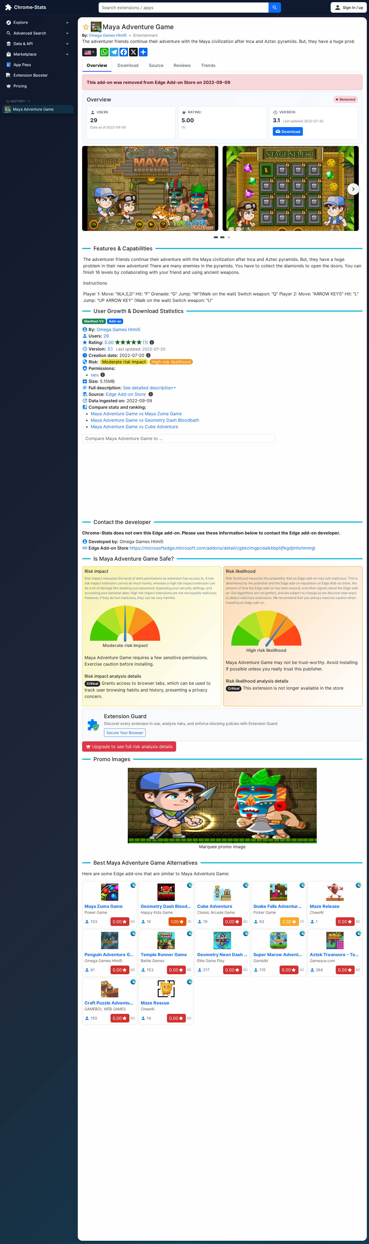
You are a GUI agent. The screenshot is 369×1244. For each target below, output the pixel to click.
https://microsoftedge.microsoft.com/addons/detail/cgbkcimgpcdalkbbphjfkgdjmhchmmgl (222, 548)
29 (106, 336)
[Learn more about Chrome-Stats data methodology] (150, 394)
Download (128, 65)
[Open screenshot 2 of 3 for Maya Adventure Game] (291, 188)
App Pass (22, 65)
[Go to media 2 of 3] (222, 237)
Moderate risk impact (124, 361)
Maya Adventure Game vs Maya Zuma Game (136, 413)
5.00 (126, 342)
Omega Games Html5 (108, 35)
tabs (95, 375)
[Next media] (353, 189)
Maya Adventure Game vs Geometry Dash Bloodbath (145, 420)
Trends (208, 65)
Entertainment (145, 35)
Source (156, 65)
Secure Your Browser (124, 732)
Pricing (20, 86)
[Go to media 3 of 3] (229, 237)
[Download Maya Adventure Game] (314, 123)
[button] (349, 7)
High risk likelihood (171, 361)
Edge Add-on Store (126, 394)
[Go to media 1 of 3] (216, 237)
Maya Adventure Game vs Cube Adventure (134, 426)
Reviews (182, 65)
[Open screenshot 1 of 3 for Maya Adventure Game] (150, 188)
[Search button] (275, 7)
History (21, 101)
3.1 (110, 349)
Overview (97, 65)
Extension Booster (31, 75)
